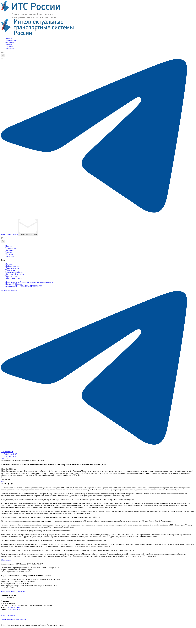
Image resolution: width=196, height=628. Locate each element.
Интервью (9, 264)
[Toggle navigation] (2, 58)
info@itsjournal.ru (9, 456)
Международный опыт (14, 272)
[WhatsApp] (11, 483)
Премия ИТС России (13, 284)
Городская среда (11, 276)
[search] (3, 55)
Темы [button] (3, 260)
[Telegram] (2, 483)
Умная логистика (12, 268)
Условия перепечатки (9, 615)
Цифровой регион (12, 266)
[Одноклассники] (8, 483)
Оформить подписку (9, 290)
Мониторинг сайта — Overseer (13, 591)
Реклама (8, 44)
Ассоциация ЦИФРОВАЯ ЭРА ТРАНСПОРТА (23, 286)
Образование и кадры (13, 278)
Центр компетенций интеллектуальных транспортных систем (29, 282)
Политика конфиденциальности (13, 619)
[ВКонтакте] (5, 483)
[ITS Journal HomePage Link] (98, 18)
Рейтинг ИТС (10, 48)
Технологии (10, 270)
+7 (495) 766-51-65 (10, 454)
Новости (8, 38)
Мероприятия (10, 40)
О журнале (9, 42)
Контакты (9, 46)
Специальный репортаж (14, 274)
